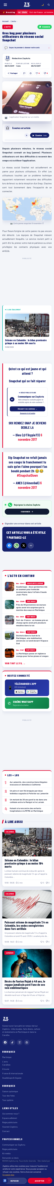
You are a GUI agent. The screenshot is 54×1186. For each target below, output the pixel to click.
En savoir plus (8, 1174)
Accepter (39, 1181)
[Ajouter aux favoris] (30, 73)
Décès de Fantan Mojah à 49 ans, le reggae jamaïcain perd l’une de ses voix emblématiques (25, 984)
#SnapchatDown (27, 475)
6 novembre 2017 (30, 437)
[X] (23, 545)
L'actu (13, 21)
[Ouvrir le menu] (5, 5)
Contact (6, 1131)
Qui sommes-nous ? (10, 1113)
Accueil (5, 21)
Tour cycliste (7, 1100)
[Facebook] (9, 545)
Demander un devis (10, 1158)
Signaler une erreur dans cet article (21, 523)
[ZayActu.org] (27, 5)
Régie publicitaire (9, 1122)
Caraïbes (6, 1064)
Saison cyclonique (10, 1091)
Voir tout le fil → (15, 663)
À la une (5, 1069)
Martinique (6, 1057)
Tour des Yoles (8, 1095)
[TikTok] (12, 1042)
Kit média (6, 1153)
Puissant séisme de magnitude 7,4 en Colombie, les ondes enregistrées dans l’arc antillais (26, 925)
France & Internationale (12, 1073)
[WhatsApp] (16, 545)
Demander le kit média (27, 413)
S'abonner (46, 27)
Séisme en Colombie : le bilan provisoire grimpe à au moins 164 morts (24, 863)
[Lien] (31, 545)
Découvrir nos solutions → (27, 409)
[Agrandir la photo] (27, 97)
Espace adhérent (9, 1118)
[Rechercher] (49, 5)
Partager (14, 73)
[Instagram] (19, 1042)
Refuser (15, 1181)
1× (26, 135)
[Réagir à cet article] (24, 73)
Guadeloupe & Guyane (11, 1078)
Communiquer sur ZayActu (13, 1144)
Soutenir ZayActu (10, 1127)
